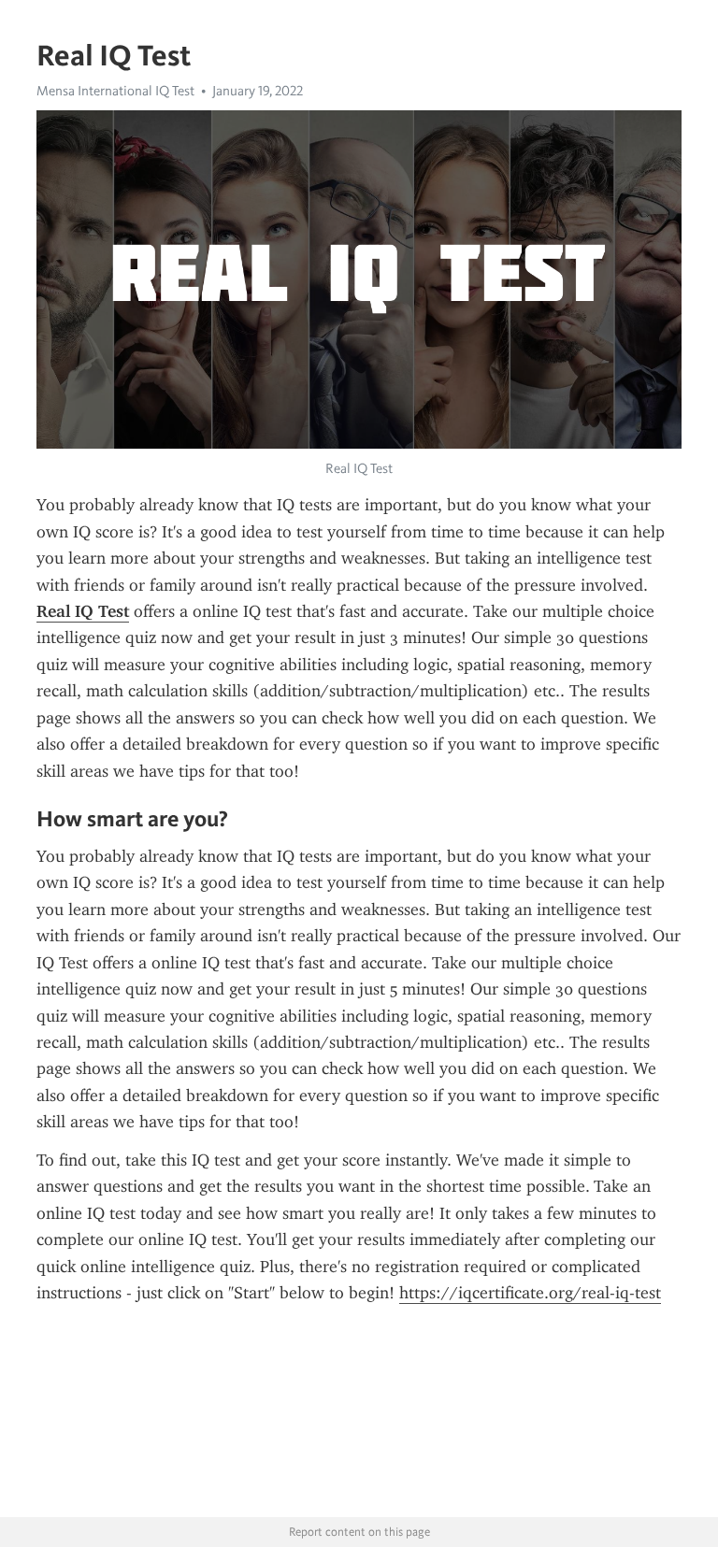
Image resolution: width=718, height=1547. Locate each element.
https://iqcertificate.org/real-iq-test (530, 1292)
